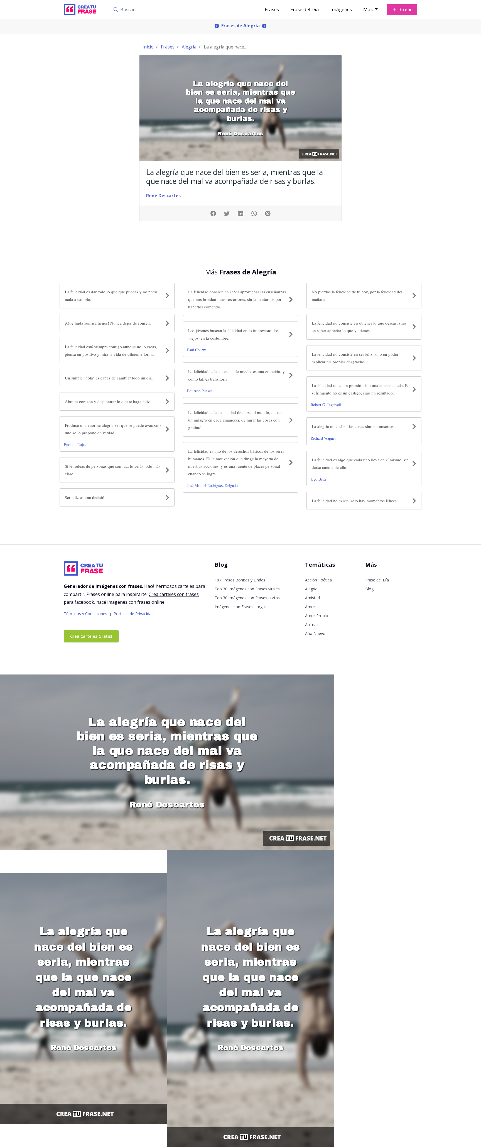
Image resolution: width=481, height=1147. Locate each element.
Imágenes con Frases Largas (241, 606)
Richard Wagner (323, 438)
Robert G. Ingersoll (326, 404)
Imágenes (341, 9)
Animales (313, 624)
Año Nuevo (315, 633)
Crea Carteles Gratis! (91, 636)
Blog (369, 588)
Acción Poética (318, 580)
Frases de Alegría (240, 26)
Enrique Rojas (75, 444)
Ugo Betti (318, 479)
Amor (310, 606)
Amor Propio (316, 615)
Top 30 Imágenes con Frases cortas (247, 597)
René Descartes (163, 196)
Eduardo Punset (199, 390)
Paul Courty (196, 349)
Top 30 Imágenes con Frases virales (247, 588)
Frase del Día (304, 9)
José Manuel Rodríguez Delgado (212, 485)
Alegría (311, 588)
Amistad (312, 597)
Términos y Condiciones (85, 613)
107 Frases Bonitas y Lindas (240, 580)
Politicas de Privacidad (134, 613)
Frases (272, 9)
